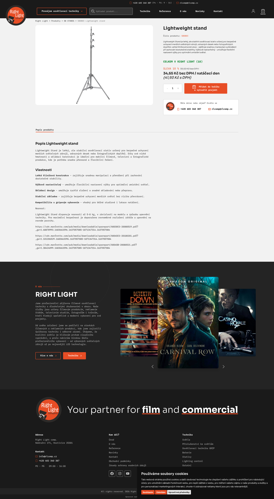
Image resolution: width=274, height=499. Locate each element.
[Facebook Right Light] (112, 473)
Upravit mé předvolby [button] (179, 492)
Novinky (200, 11)
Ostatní (186, 465)
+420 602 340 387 (142, 3)
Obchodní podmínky (120, 461)
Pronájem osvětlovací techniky (60, 11)
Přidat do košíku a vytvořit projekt (206, 88)
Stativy (186, 457)
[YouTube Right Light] (128, 473)
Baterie (186, 452)
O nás (183, 11)
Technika (145, 11)
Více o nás (46, 355)
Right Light (41, 21)
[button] (223, 367)
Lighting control (192, 461)
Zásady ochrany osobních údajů (127, 465)
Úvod (111, 439)
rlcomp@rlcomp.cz (189, 3)
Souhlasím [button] (148, 492)
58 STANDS (69, 21)
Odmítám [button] (160, 492)
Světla (186, 439)
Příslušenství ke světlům (197, 444)
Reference (165, 11)
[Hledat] (93, 11)
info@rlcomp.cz (48, 456)
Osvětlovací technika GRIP (198, 448)
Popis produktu (45, 130)
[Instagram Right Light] (120, 473)
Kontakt (218, 11)
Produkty (56, 21)
